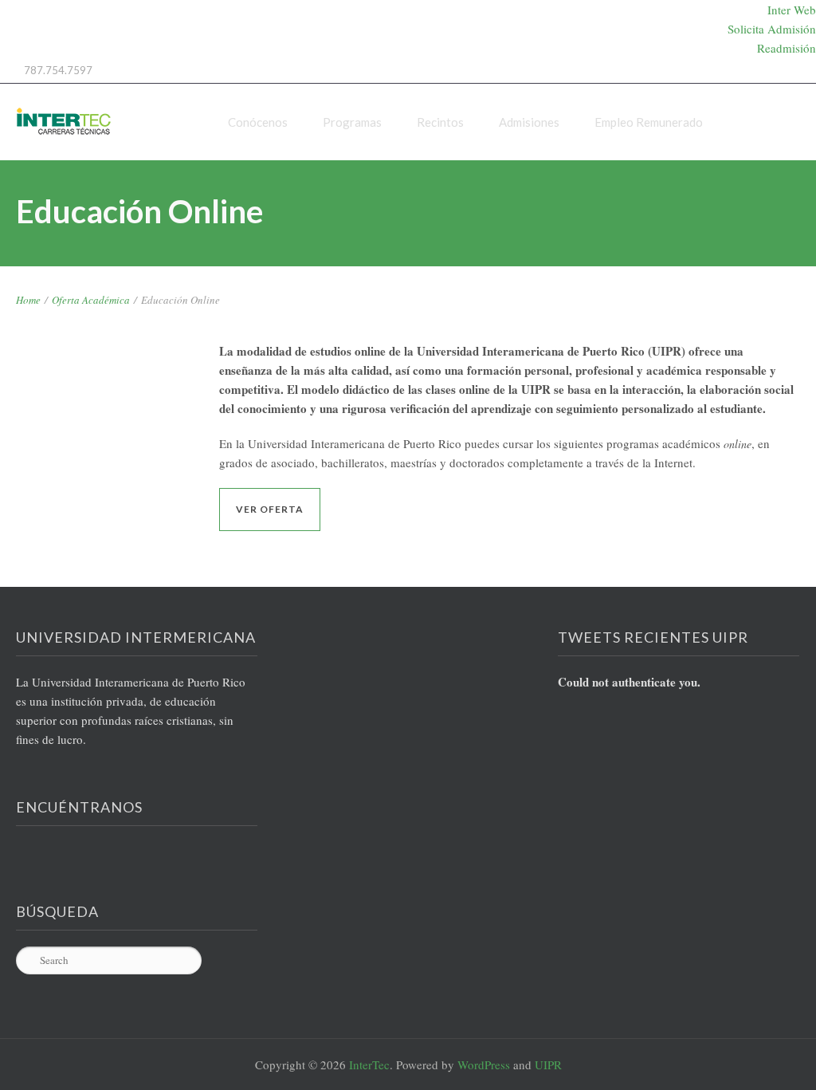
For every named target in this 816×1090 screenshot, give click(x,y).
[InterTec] (64, 122)
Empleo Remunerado (648, 122)
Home (28, 300)
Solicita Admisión (772, 29)
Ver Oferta (270, 509)
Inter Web (791, 10)
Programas (352, 122)
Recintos (440, 122)
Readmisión (786, 48)
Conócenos (258, 122)
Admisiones (529, 122)
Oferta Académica (91, 300)
